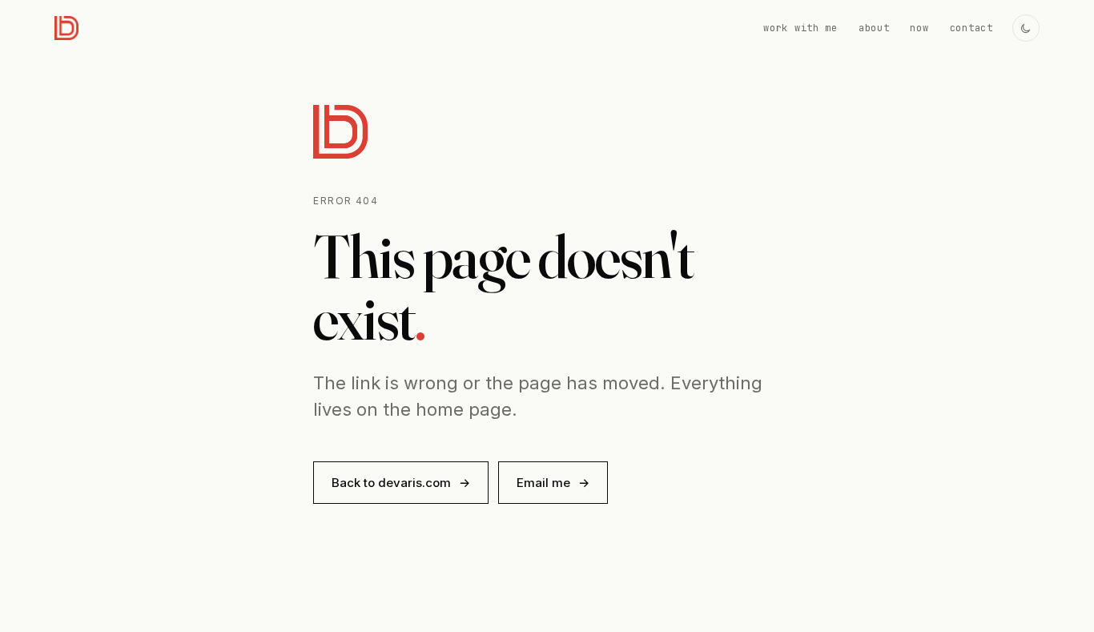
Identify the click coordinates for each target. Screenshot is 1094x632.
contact (971, 28)
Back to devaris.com (401, 482)
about (874, 28)
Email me (553, 482)
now (919, 28)
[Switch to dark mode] (1026, 28)
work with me (800, 28)
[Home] (66, 28)
